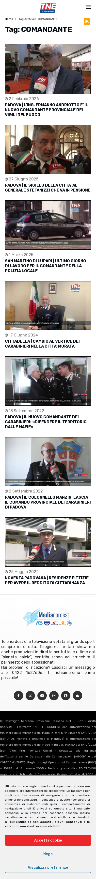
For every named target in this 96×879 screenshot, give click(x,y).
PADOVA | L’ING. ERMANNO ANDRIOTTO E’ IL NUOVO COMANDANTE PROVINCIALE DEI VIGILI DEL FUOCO (46, 110)
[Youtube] (42, 696)
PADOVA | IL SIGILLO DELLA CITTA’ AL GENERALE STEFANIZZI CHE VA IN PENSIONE (47, 188)
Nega (48, 854)
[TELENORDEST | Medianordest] (48, 3)
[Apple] (77, 696)
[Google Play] (65, 696)
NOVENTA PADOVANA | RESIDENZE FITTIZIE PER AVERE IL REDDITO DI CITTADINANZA (47, 580)
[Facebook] (18, 696)
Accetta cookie (48, 840)
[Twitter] (30, 696)
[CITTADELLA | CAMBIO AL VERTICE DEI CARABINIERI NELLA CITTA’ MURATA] (48, 305)
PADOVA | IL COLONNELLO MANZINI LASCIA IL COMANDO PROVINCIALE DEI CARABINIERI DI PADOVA (48, 502)
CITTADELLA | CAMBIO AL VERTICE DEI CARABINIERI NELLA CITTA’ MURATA (42, 344)
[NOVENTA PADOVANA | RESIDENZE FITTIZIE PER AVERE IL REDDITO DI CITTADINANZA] (48, 542)
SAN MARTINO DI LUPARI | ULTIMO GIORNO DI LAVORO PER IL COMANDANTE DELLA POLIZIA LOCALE (45, 266)
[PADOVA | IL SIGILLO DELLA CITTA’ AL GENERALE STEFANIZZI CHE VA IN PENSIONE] (48, 149)
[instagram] (54, 696)
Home (9, 19)
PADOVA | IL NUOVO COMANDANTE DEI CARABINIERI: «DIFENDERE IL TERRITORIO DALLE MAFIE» (46, 422)
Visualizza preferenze (48, 867)
